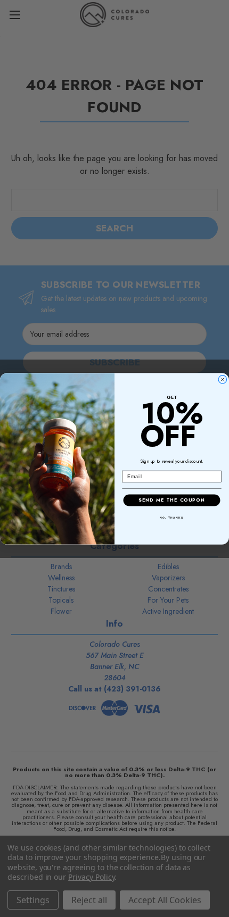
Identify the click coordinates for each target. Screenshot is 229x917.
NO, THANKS (171, 517)
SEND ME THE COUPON (171, 499)
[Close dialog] (222, 379)
